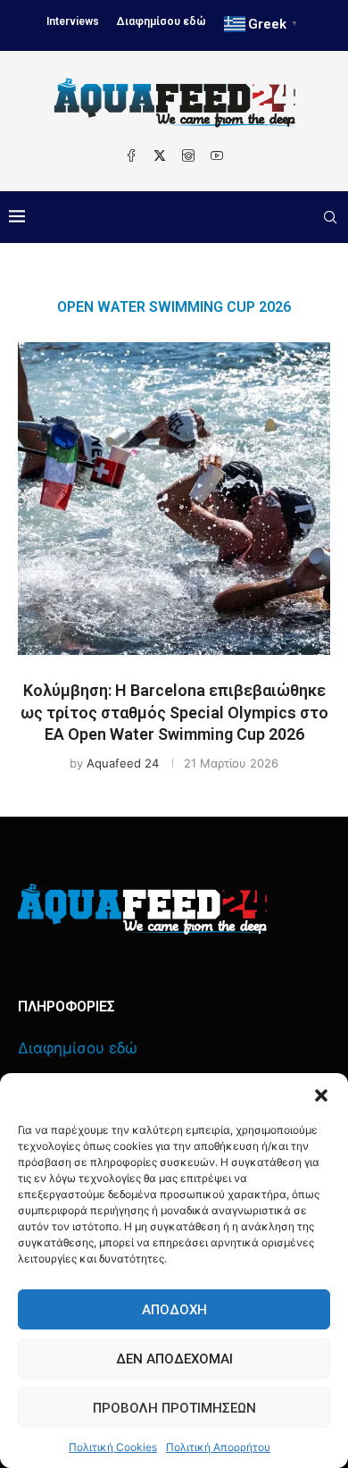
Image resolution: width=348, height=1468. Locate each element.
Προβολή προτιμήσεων (174, 1408)
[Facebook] (131, 155)
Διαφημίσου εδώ (161, 21)
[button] (321, 1095)
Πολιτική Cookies (113, 1447)
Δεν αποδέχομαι (174, 1359)
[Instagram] (188, 155)
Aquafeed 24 (123, 763)
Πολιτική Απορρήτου (218, 1447)
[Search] (330, 217)
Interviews (72, 21)
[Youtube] (217, 155)
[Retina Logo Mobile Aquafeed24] (142, 909)
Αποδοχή (174, 1310)
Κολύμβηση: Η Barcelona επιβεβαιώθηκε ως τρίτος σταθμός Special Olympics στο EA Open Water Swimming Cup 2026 (174, 712)
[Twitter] (159, 155)
